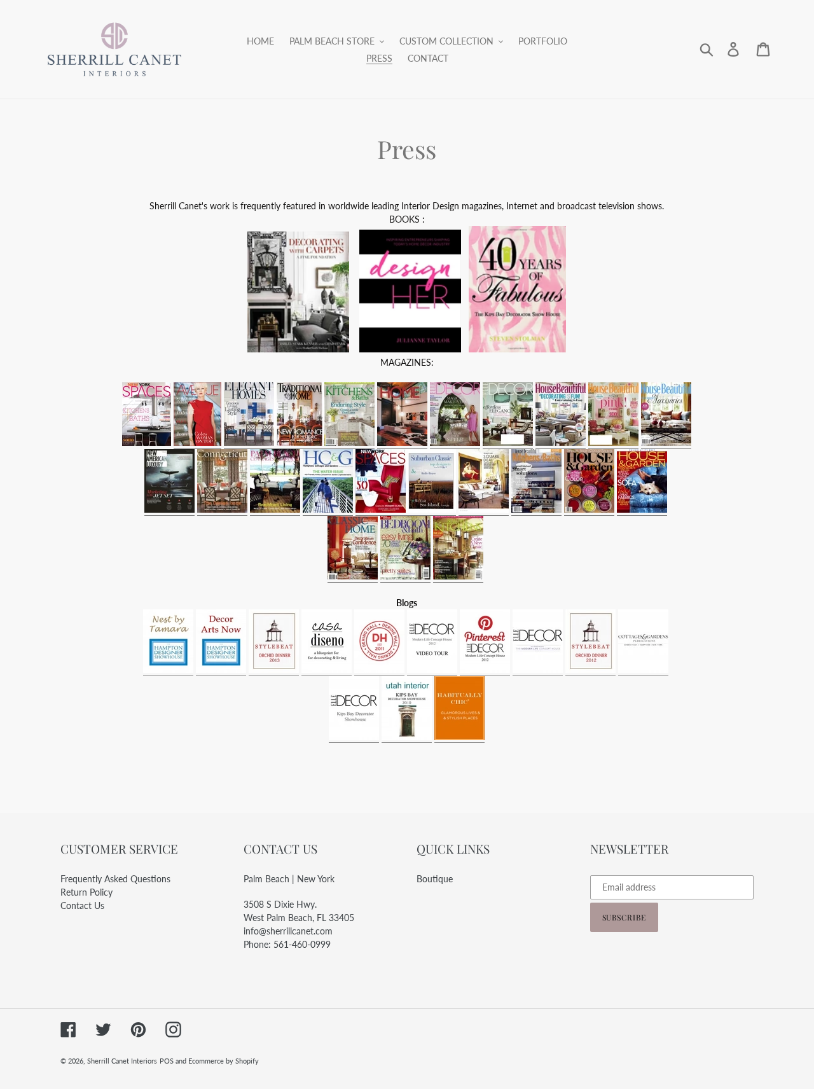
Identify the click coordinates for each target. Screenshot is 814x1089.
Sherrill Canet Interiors (122, 1061)
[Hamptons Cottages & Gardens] (328, 510)
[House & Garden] (589, 510)
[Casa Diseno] (326, 670)
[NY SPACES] (380, 510)
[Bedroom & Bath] (405, 577)
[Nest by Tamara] (168, 670)
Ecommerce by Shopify (223, 1061)
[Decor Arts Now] (221, 670)
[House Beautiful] (560, 443)
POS (167, 1061)
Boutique (435, 878)
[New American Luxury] (169, 510)
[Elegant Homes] (249, 443)
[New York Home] (484, 510)
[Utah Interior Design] (407, 737)
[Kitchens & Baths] (324, 443)
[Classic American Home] (353, 577)
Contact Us (82, 905)
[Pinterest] (485, 670)
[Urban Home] (402, 443)
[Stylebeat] (274, 670)
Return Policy (86, 892)
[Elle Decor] (455, 443)
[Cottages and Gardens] (643, 670)
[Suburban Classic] (431, 510)
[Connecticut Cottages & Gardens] (222, 510)
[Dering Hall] (379, 670)
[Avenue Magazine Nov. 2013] (197, 443)
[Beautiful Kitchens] (458, 577)
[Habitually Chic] (459, 737)
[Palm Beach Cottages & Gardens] (275, 510)
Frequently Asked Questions (115, 878)
